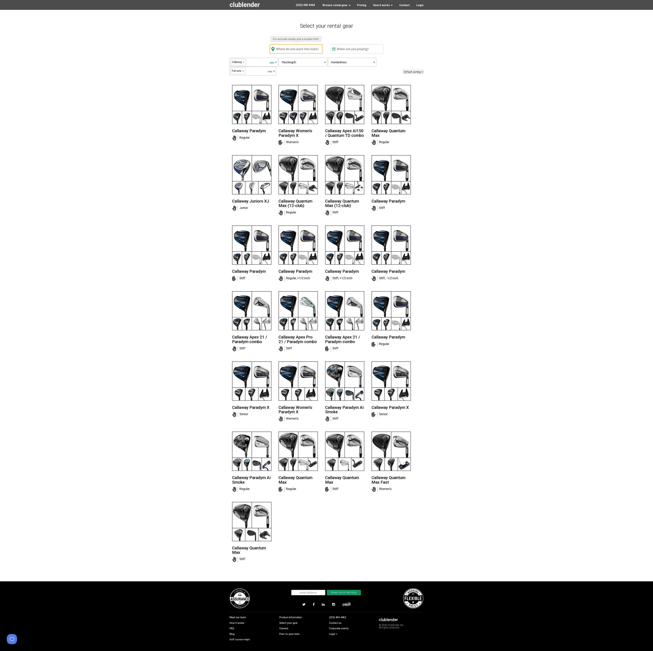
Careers (283, 628)
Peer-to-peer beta (289, 634)
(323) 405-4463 (337, 617)
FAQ (232, 628)
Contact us (335, 622)
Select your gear (288, 622)
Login (419, 5)
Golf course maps (240, 639)
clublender (245, 4)
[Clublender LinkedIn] (323, 604)
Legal (332, 634)
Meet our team (238, 617)
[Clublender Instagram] (333, 604)
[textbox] (248, 62)
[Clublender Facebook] (313, 604)
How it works (237, 622)
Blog (232, 634)
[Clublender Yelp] (346, 604)
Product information (290, 617)
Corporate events (339, 628)
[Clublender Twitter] (304, 604)
